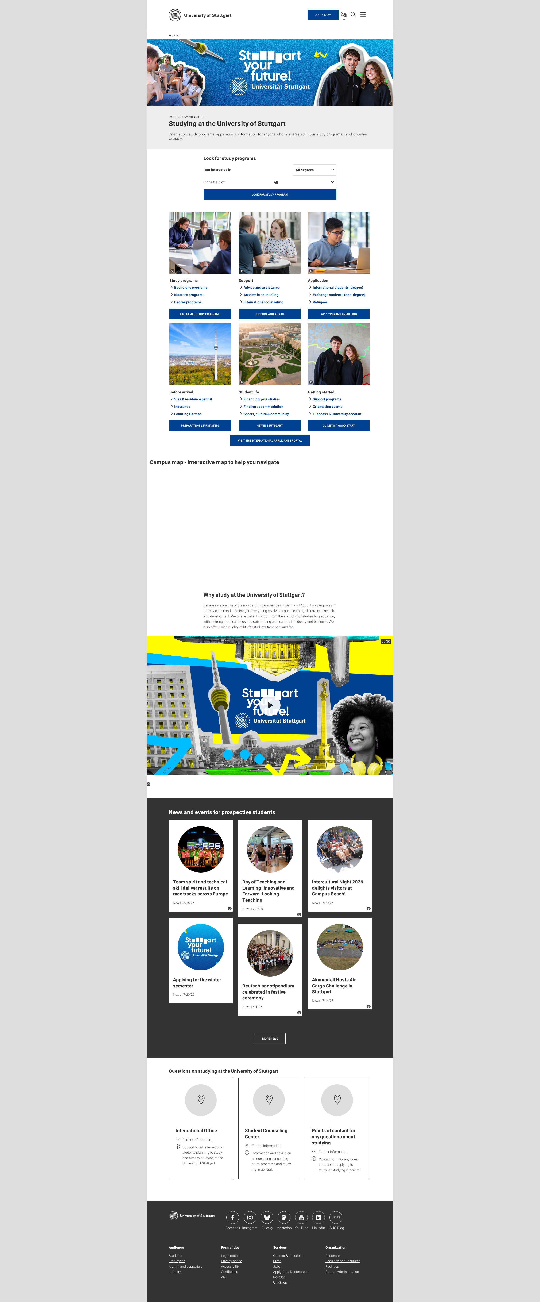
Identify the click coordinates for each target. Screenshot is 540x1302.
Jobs (277, 1266)
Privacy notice (231, 1261)
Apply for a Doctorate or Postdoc (290, 1274)
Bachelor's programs (191, 287)
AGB (224, 1277)
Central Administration (342, 1271)
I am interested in (217, 169)
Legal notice (230, 1255)
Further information (196, 1139)
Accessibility (230, 1266)
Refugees (320, 302)
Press (277, 1261)
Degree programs (188, 302)
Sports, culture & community (266, 414)
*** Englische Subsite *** (170, 35)
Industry (175, 1271)
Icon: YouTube (301, 1217)
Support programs (327, 399)
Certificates (229, 1271)
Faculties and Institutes (342, 1261)
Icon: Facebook (232, 1217)
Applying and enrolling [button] (339, 314)
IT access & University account (337, 414)
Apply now (323, 15)
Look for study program (270, 194)
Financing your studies (262, 399)
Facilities (332, 1266)
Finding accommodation (264, 406)
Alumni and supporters (185, 1266)
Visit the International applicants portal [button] (270, 440)
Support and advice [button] (270, 314)
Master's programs (189, 294)
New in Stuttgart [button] (270, 425)
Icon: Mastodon (284, 1217)
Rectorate (332, 1255)
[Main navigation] (363, 14)
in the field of (214, 182)
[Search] (353, 14)
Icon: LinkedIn (318, 1217)
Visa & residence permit (193, 399)
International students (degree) (338, 287)
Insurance (182, 406)
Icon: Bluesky (267, 1217)
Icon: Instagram (250, 1217)
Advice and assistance (262, 287)
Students (175, 1255)
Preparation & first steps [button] (200, 425)
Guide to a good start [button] (339, 425)
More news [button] (270, 1038)
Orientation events (328, 406)
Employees (177, 1261)
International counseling (264, 302)
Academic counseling (261, 294)
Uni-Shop (280, 1282)
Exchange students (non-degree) (339, 294)
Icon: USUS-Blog (335, 1217)
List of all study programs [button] (200, 314)
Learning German (188, 414)
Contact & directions (288, 1255)
